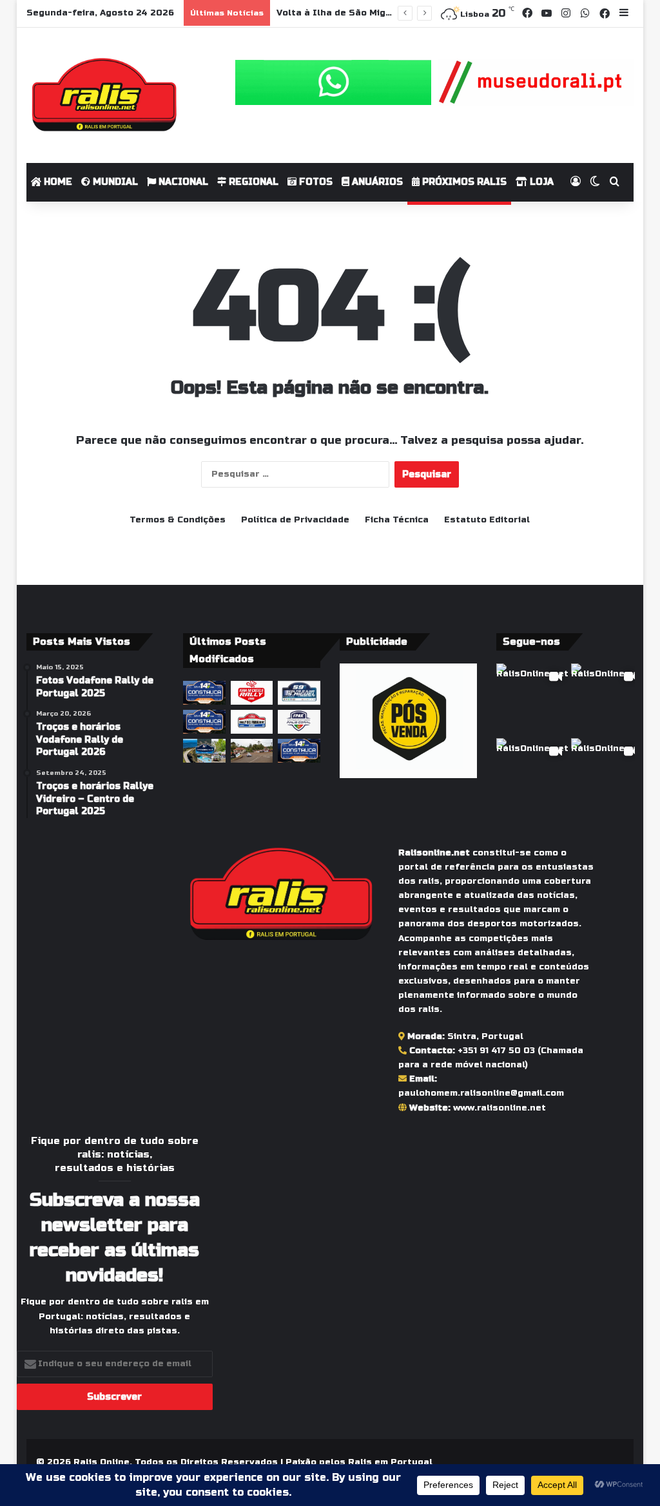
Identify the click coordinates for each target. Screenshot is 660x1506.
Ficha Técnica (397, 520)
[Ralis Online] (104, 95)
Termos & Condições (178, 520)
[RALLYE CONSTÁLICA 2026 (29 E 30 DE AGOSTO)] (204, 693)
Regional (252, 181)
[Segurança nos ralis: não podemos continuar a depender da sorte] (252, 751)
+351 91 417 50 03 (496, 1050)
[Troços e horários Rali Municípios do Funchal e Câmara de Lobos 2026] (299, 722)
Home (56, 181)
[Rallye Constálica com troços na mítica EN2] (299, 751)
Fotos (314, 181)
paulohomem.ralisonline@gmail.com (481, 1093)
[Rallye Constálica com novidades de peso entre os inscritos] (204, 722)
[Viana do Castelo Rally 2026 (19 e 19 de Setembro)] (252, 693)
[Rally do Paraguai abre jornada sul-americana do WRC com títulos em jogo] (252, 722)
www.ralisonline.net (499, 1108)
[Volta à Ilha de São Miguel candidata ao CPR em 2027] (299, 693)
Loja (540, 181)
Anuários (376, 181)
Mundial (114, 181)
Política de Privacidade (295, 520)
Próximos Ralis (463, 181)
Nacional (182, 181)
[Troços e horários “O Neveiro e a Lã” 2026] (204, 751)
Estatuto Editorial (487, 520)
